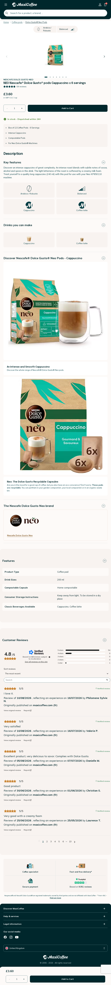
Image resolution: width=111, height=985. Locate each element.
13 (70, 841)
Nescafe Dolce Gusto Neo (20, 535)
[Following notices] (74, 841)
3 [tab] (53, 77)
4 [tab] (56, 77)
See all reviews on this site (36, 662)
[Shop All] (5, 4)
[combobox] (55, 13)
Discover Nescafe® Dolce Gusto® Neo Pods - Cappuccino (42, 258)
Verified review (103, 688)
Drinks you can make (17, 225)
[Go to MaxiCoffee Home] (24, 5)
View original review (12, 710)
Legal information (12, 924)
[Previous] (6, 56)
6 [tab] (62, 77)
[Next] (104, 56)
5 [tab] (59, 77)
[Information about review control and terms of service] (49, 657)
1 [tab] (46, 77)
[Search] (7, 13)
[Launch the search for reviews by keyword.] (107, 680)
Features (8, 561)
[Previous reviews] (39, 841)
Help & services (11, 916)
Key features (12, 162)
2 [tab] (50, 77)
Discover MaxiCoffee (13, 908)
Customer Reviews (15, 640)
